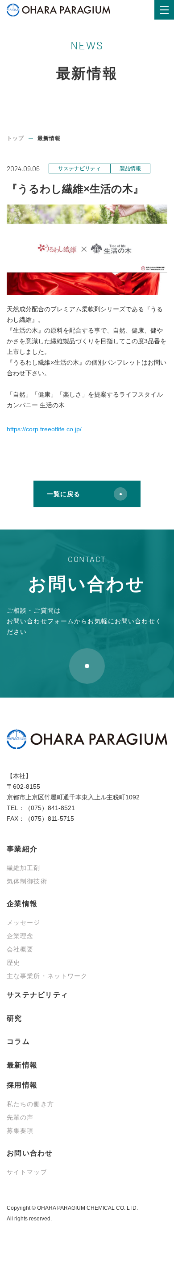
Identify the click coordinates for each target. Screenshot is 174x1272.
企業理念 (20, 935)
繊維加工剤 (24, 867)
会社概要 (20, 949)
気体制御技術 (27, 881)
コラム (18, 1041)
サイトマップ (27, 1172)
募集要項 (20, 1130)
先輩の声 (20, 1117)
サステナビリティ (37, 995)
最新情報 (22, 1065)
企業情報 (22, 903)
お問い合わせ (30, 1153)
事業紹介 (22, 849)
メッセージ (24, 922)
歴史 (13, 962)
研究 (14, 1018)
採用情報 (22, 1085)
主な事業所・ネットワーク (47, 975)
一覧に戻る (64, 494)
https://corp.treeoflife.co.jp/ (44, 429)
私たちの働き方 (30, 1103)
